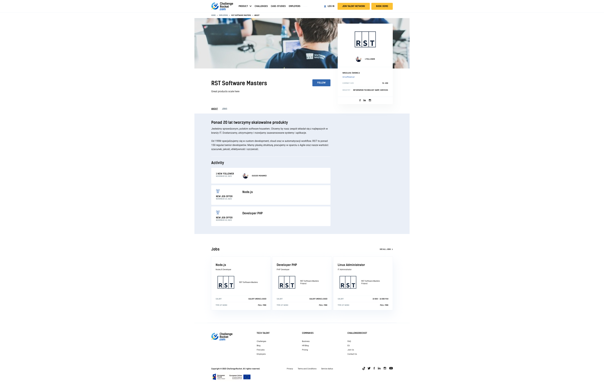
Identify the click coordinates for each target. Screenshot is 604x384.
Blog (258, 345)
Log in (331, 6)
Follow (321, 82)
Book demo (382, 6)
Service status (327, 369)
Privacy (290, 369)
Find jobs (261, 350)
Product (243, 6)
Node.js (221, 265)
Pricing (305, 350)
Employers (294, 6)
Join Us (350, 350)
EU (348, 345)
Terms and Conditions (307, 369)
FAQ (349, 341)
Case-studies (278, 6)
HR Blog (305, 345)
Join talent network (353, 6)
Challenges (261, 6)
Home (213, 15)
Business (306, 341)
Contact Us (352, 354)
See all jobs (385, 249)
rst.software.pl (348, 77)
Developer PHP (287, 265)
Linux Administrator (351, 265)
